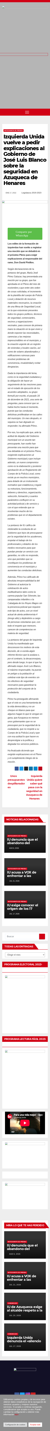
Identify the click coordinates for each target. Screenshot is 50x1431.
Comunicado (12, 1303)
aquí (16, 1414)
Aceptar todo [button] (35, 1425)
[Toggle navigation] (27, 112)
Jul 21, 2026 (15, 1285)
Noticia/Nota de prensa (13, 130)
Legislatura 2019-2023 (31, 193)
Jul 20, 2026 (15, 1315)
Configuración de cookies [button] (15, 1425)
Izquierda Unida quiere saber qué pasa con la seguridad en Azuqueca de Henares (34, 787)
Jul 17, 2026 (15, 1346)
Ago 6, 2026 (14, 1254)
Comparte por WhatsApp (24, 233)
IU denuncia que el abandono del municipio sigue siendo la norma (22, 844)
